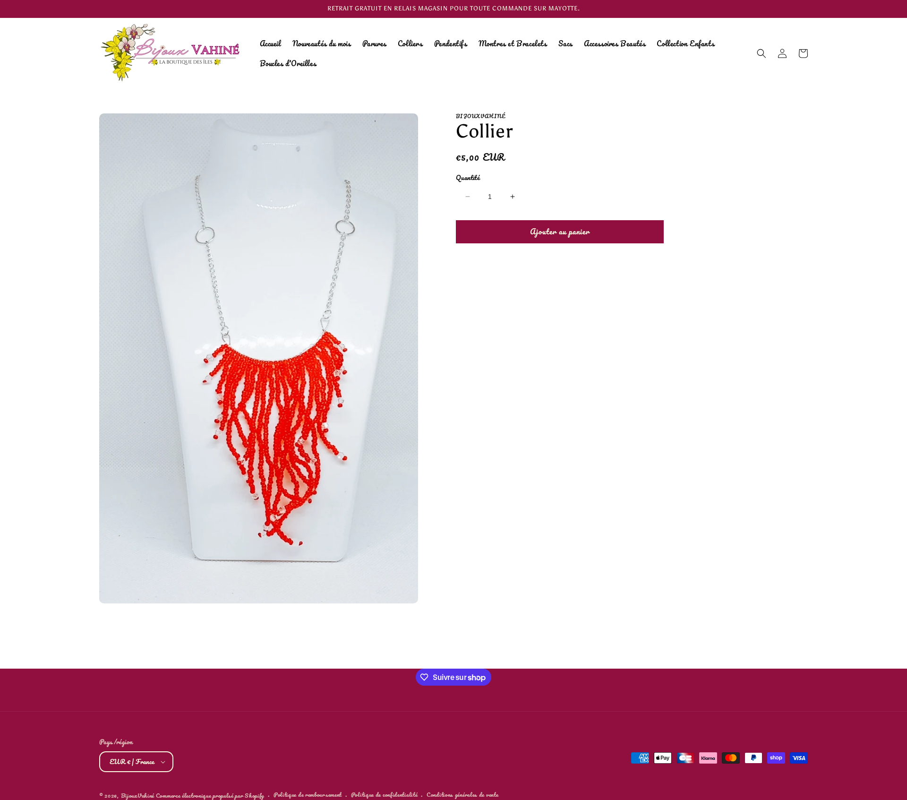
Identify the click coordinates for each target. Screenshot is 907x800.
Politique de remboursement (308, 795)
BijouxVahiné (137, 795)
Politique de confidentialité (384, 795)
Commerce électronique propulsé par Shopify (210, 795)
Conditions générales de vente (462, 795)
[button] (761, 53)
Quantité (467, 177)
